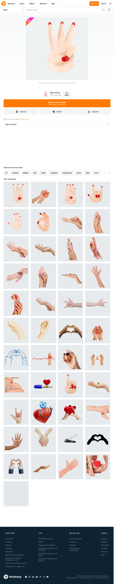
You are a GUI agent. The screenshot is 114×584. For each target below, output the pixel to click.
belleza (25, 173)
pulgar (96, 173)
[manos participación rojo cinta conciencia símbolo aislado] (43, 194)
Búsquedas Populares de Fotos (47, 554)
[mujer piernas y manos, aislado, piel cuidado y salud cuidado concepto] (97, 249)
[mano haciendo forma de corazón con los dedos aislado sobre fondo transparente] (70, 330)
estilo (43, 173)
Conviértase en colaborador (73, 549)
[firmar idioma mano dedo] (70, 194)
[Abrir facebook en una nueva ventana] (26, 577)
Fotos (22, 4)
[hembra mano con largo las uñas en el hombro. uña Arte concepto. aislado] (16, 385)
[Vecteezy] (3, 3)
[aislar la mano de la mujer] (43, 466)
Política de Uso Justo (100, 578)
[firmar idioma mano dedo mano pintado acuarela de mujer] (43, 221)
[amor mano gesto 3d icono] (16, 466)
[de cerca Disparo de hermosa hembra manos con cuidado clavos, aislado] (16, 303)
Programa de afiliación (46, 545)
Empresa (8, 548)
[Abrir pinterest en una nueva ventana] (37, 577)
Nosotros (71, 545)
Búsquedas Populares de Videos (47, 560)
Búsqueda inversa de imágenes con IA (13, 559)
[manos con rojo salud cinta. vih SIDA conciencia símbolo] (97, 357)
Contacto (71, 542)
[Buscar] (101, 9)
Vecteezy (8, 542)
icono (79, 173)
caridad (15, 173)
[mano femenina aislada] (97, 276)
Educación (9, 552)
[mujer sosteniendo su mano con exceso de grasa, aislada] (97, 412)
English (102, 539)
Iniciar (102, 3)
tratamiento (67, 173)
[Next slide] (105, 173)
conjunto (53, 173)
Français (103, 552)
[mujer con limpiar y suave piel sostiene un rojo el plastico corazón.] (97, 466)
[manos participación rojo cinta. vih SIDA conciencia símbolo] (97, 330)
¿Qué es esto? (25, 119)
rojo (87, 173)
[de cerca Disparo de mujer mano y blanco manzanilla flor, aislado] (97, 385)
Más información (11, 124)
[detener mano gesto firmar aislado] (16, 439)
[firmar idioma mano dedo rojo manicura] (16, 194)
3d (6, 173)
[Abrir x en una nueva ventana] (44, 577)
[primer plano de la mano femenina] (70, 276)
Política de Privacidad (84, 578)
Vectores (11, 4)
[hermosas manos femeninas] (43, 276)
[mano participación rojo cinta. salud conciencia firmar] (43, 357)
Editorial (43, 4)
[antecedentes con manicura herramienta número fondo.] (16, 493)
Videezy (8, 545)
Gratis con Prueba (56, 103)
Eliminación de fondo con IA (15, 563)
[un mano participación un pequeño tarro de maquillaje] (70, 357)
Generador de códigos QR (14, 566)
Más (53, 4)
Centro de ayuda (74, 539)
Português (103, 545)
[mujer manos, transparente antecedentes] (43, 439)
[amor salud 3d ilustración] (43, 412)
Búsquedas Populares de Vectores (47, 549)
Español (103, 542)
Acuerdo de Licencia (45, 539)
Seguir (66, 95)
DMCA (40, 542)
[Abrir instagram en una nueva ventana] (30, 577)
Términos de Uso (69, 578)
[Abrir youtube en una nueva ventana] (47, 577)
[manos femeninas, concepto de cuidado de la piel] (43, 303)
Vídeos (31, 4)
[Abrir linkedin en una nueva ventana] (33, 577)
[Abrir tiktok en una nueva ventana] (40, 577)
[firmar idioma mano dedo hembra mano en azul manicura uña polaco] (16, 221)
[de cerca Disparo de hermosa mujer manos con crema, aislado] (16, 276)
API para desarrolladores (14, 555)
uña (34, 173)
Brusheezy (9, 539)
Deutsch (103, 548)
